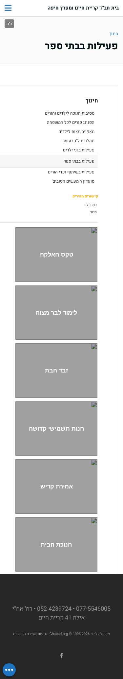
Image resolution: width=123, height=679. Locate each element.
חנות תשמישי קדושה (56, 428)
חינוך (113, 34)
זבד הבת (56, 370)
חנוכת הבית (56, 544)
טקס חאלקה (56, 254)
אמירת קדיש (56, 486)
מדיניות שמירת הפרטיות (31, 634)
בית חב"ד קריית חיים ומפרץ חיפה (83, 8)
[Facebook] (61, 655)
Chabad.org (59, 634)
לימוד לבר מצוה (56, 312)
